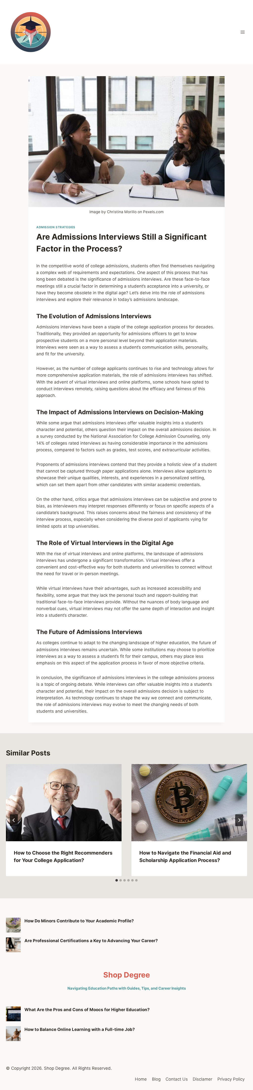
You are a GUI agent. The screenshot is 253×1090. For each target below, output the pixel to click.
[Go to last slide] (14, 820)
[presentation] (64, 802)
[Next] (239, 820)
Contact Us (177, 1079)
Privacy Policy (231, 1079)
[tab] (116, 880)
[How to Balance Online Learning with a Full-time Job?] (13, 1033)
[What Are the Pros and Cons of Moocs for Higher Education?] (13, 1013)
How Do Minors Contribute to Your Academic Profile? (79, 920)
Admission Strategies (55, 227)
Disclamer (202, 1079)
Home (141, 1079)
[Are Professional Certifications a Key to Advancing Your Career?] (13, 944)
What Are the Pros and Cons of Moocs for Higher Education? (87, 1009)
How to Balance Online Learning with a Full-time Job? (79, 1029)
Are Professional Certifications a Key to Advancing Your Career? (91, 940)
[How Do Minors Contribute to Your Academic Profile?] (13, 925)
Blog (156, 1079)
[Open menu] (242, 32)
